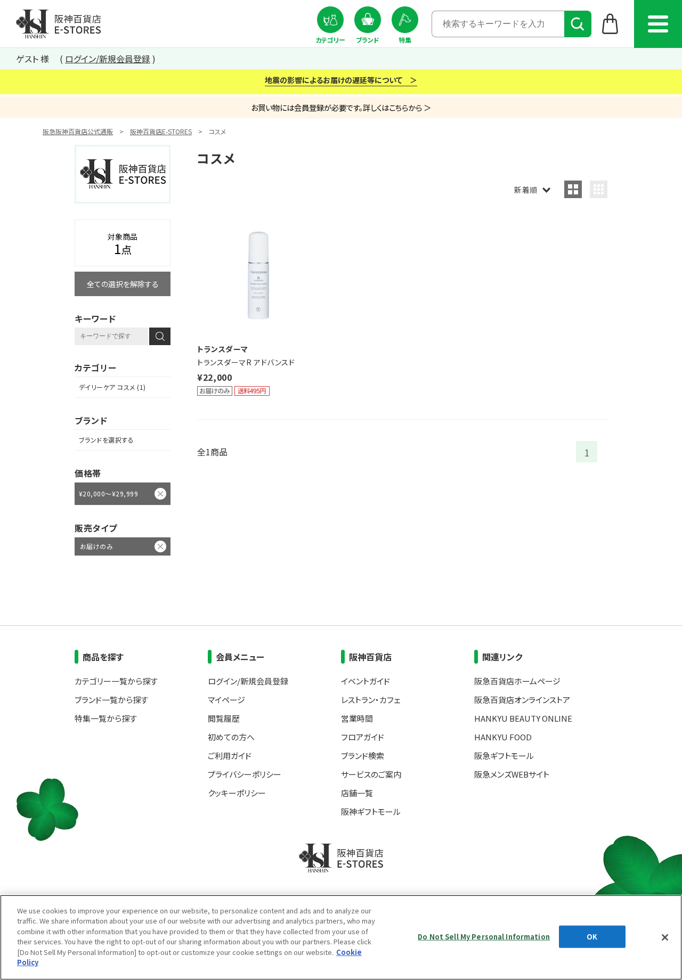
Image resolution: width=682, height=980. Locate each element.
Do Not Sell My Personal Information (484, 937)
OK (592, 937)
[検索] (577, 24)
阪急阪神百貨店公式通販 (78, 131)
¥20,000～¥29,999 (108, 493)
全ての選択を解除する (123, 284)
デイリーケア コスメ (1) (112, 386)
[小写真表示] (598, 189)
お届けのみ (96, 546)
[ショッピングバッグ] (610, 23)
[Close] (665, 937)
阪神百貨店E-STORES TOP (58, 24)
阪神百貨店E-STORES (161, 131)
